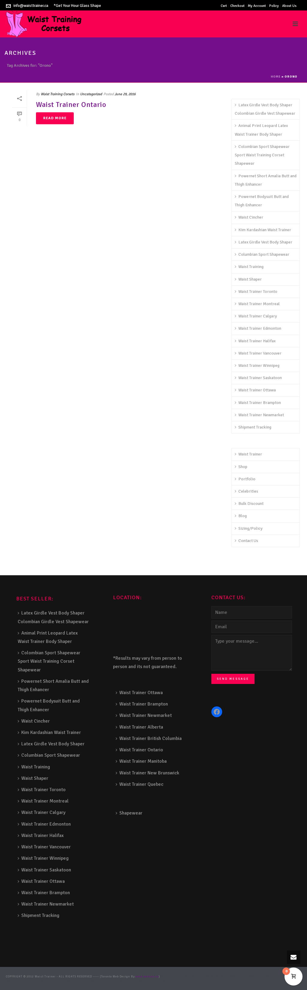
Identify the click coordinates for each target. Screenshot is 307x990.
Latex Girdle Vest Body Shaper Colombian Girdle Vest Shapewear (265, 109)
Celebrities (248, 491)
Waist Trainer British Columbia (150, 738)
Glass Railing (27, 981)
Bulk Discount (251, 503)
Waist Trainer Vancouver (260, 353)
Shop (242, 466)
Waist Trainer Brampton (259, 402)
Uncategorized (91, 94)
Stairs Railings (172, 976)
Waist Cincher (250, 217)
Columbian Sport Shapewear (263, 254)
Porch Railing (67, 981)
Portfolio (246, 479)
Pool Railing (47, 981)
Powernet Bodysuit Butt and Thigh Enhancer (262, 201)
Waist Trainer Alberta (141, 727)
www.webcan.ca (147, 976)
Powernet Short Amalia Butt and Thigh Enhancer (266, 180)
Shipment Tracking (254, 427)
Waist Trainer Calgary (257, 316)
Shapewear (130, 813)
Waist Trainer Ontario (71, 104)
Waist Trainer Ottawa (257, 390)
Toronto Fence (148, 981)
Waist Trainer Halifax (257, 340)
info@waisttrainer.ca (30, 5)
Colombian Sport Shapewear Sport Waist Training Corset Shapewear (262, 155)
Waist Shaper (250, 279)
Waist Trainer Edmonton (259, 328)
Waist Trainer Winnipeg (258, 365)
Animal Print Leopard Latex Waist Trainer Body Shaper (261, 130)
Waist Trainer (250, 454)
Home (276, 76)
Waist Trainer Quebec (141, 784)
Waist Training (251, 266)
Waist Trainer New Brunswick (149, 773)
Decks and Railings (264, 976)
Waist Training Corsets (57, 94)
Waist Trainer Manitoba (143, 761)
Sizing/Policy (250, 528)
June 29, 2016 (125, 94)
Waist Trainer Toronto (257, 291)
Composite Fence (196, 976)
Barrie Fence (128, 981)
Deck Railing (239, 976)
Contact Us (248, 540)
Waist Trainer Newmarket (261, 414)
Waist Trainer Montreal (259, 303)
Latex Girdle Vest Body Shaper (265, 242)
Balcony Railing (89, 981)
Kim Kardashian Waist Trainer (264, 229)
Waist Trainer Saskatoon (260, 377)
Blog (242, 515)
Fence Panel (110, 981)
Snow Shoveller (219, 976)
